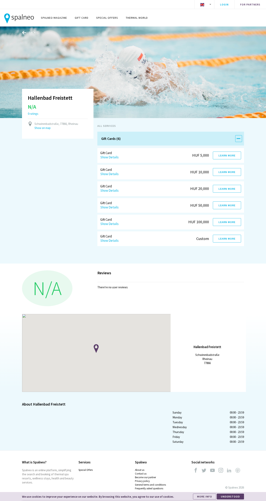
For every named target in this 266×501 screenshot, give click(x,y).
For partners (250, 4)
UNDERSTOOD (230, 496)
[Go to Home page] (19, 18)
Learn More (226, 155)
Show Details (109, 157)
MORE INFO (204, 496)
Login (224, 4)
